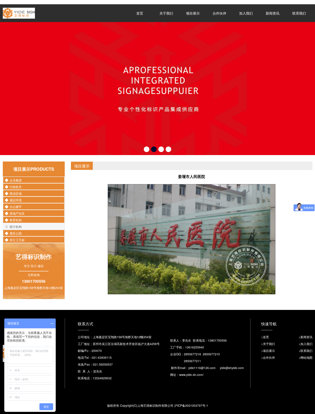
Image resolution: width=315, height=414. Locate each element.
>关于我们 (268, 316)
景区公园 (16, 205)
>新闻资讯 (305, 309)
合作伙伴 (219, 13)
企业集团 (16, 152)
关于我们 (166, 13)
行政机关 (16, 159)
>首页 (265, 309)
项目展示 (193, 13)
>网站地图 (305, 329)
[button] (146, 121)
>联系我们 (305, 322)
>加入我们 (305, 316)
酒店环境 (16, 172)
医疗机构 (16, 198)
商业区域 (16, 165)
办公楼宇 (16, 178)
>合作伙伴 (268, 329)
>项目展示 (268, 322)
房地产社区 (17, 185)
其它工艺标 (17, 212)
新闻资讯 (272, 13)
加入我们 (246, 13)
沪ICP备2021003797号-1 (191, 377)
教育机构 (16, 192)
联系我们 (299, 13)
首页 (139, 13)
